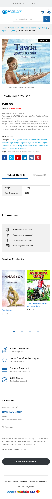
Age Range (14, 142)
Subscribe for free (26, 461)
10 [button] (38, 331)
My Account (7, 427)
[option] (13, 294)
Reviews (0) (38, 175)
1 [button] (14, 331)
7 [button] (30, 331)
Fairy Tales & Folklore (27, 145)
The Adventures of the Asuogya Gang (37, 305)
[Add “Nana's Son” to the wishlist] (19, 305)
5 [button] (24, 331)
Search (46, 19)
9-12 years (17, 140)
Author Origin (41, 142)
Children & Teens (9, 145)
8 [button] (32, 331)
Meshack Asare (14, 151)
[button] (7, 305)
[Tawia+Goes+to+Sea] (11, 157)
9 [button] (35, 331)
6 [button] (27, 331)
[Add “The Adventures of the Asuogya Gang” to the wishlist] (44, 299)
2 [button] (16, 331)
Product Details (15, 175)
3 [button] (19, 331)
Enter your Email (14, 449)
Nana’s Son (7, 310)
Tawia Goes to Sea (30, 151)
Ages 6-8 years (27, 142)
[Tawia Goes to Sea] (4, 157)
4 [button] (22, 331)
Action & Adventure (31, 140)
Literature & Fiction (17, 148)
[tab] (15, 176)
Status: (5, 109)
